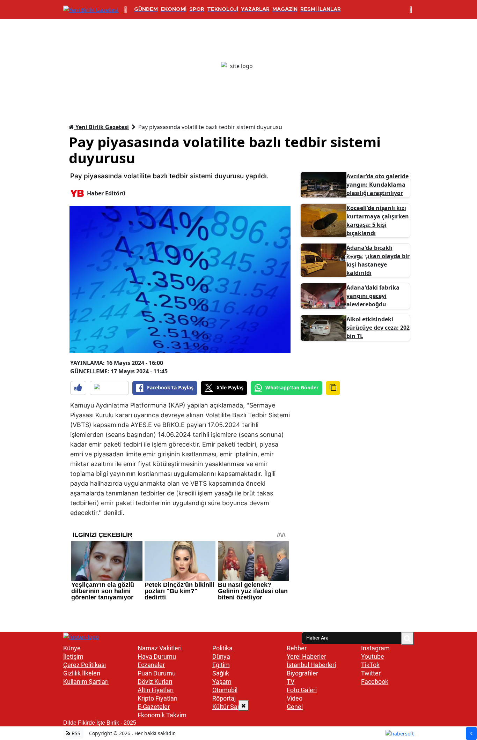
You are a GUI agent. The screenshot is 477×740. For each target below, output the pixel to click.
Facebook (374, 681)
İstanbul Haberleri (311, 664)
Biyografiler (302, 673)
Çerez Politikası (84, 664)
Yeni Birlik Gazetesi (101, 127)
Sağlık (220, 673)
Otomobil (224, 690)
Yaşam (222, 681)
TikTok (370, 664)
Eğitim (221, 664)
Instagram (375, 648)
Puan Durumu (157, 673)
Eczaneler (151, 664)
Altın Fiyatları (156, 690)
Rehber (297, 648)
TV (290, 681)
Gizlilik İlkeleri (81, 673)
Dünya (221, 656)
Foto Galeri (302, 690)
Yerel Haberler (306, 656)
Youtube (372, 656)
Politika (222, 648)
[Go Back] (471, 733)
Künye (72, 648)
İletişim (73, 656)
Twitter (371, 673)
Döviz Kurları (155, 681)
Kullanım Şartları (86, 681)
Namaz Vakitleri (160, 648)
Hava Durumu (157, 656)
